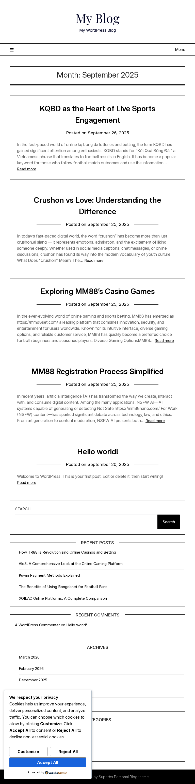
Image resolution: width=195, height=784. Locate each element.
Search (22, 508)
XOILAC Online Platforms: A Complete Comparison (63, 598)
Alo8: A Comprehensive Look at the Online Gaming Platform (71, 563)
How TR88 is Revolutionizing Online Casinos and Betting (67, 552)
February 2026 (31, 668)
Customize (28, 751)
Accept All (47, 762)
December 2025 (33, 680)
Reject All (68, 751)
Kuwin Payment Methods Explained (49, 575)
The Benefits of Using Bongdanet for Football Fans (63, 586)
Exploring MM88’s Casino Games (97, 291)
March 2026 (29, 657)
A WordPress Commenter (37, 625)
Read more (26, 169)
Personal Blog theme (131, 777)
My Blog (98, 18)
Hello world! (97, 451)
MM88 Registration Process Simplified (97, 371)
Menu (180, 49)
